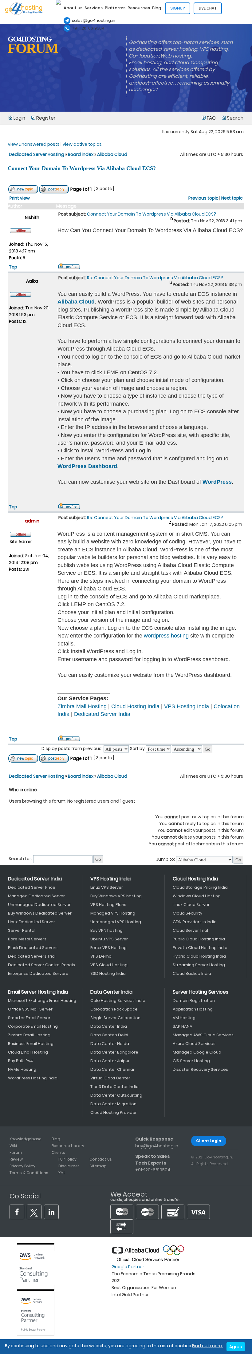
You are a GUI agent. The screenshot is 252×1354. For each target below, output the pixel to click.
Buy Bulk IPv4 (20, 1061)
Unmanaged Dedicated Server (39, 904)
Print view (20, 198)
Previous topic (203, 198)
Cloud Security (187, 913)
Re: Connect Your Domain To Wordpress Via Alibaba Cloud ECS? (155, 278)
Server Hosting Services (200, 991)
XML (61, 1172)
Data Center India (111, 991)
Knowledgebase (25, 1139)
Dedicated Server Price (31, 887)
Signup (177, 8)
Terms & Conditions (29, 1172)
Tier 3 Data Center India (114, 1087)
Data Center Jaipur (110, 1061)
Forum (16, 1152)
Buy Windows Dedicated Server (40, 913)
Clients (58, 1152)
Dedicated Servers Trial (32, 956)
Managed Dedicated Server (36, 896)
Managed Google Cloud (197, 1052)
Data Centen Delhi (109, 1035)
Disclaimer (68, 1166)
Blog (56, 1139)
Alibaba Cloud (112, 154)
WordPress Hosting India (32, 1078)
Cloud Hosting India (135, 706)
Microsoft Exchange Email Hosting (42, 1000)
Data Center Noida (109, 1043)
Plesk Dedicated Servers (32, 948)
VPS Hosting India (186, 706)
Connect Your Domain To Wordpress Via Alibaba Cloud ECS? (82, 168)
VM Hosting (184, 1018)
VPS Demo (101, 956)
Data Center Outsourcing (116, 1095)
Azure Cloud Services (194, 1043)
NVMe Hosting (22, 1069)
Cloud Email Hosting (28, 1052)
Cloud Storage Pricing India (200, 887)
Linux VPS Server (106, 887)
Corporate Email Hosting (33, 1026)
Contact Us (100, 1159)
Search (234, 118)
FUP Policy (67, 1159)
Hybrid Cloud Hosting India (199, 956)
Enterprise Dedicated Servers (38, 973)
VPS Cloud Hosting (109, 965)
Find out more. (207, 1346)
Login (19, 118)
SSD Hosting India (108, 973)
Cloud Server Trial (190, 930)
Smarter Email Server (29, 1018)
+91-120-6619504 (88, 28)
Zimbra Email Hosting (29, 1035)
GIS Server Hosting (191, 1061)
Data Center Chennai (112, 1069)
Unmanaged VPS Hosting (115, 922)
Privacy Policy (22, 1166)
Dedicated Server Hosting (37, 154)
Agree (235, 1347)
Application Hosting (193, 1009)
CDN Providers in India (195, 922)
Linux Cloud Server (191, 904)
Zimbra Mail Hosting (82, 706)
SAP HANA (182, 1026)
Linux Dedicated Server (31, 922)
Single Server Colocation (115, 1018)
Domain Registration (194, 1000)
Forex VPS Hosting (108, 948)
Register (45, 118)
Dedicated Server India (102, 714)
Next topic (232, 198)
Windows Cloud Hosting (197, 896)
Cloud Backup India (192, 973)
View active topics (82, 144)
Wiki (13, 1145)
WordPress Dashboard (87, 466)
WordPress (217, 482)
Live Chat (208, 8)
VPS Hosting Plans (108, 904)
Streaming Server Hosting (199, 965)
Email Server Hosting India (38, 991)
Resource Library (68, 1145)
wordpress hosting (166, 636)
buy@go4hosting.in (156, 1146)
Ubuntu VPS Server (109, 939)
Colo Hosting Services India (117, 1000)
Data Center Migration (113, 1104)
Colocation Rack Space (114, 1009)
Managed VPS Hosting (112, 913)
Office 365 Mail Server (30, 1009)
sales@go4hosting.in (93, 20)
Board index (80, 154)
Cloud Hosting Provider (113, 1112)
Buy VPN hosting (106, 930)
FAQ (211, 118)
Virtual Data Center (110, 1078)
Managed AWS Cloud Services (203, 1035)
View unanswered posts (34, 144)
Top (13, 267)
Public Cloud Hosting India (199, 939)
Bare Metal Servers (27, 939)
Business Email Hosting (30, 1043)
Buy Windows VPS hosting (116, 896)
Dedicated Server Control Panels (41, 965)
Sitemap (98, 1166)
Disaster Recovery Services (200, 1069)
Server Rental (21, 930)
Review (16, 1159)
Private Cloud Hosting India (200, 948)
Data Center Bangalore (114, 1052)
